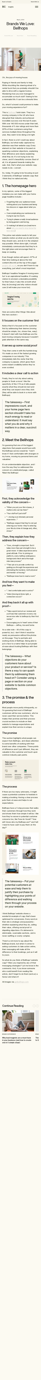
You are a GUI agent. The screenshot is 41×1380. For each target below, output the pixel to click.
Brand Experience (9, 1034)
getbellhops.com (22, 982)
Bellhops (12, 112)
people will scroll (9, 265)
